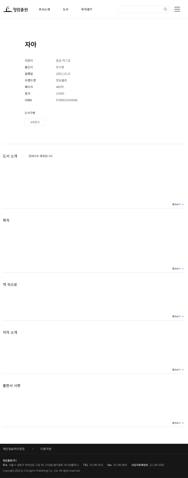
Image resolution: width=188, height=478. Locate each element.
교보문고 (35, 122)
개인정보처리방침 (14, 449)
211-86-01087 (156, 465)
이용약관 (45, 449)
